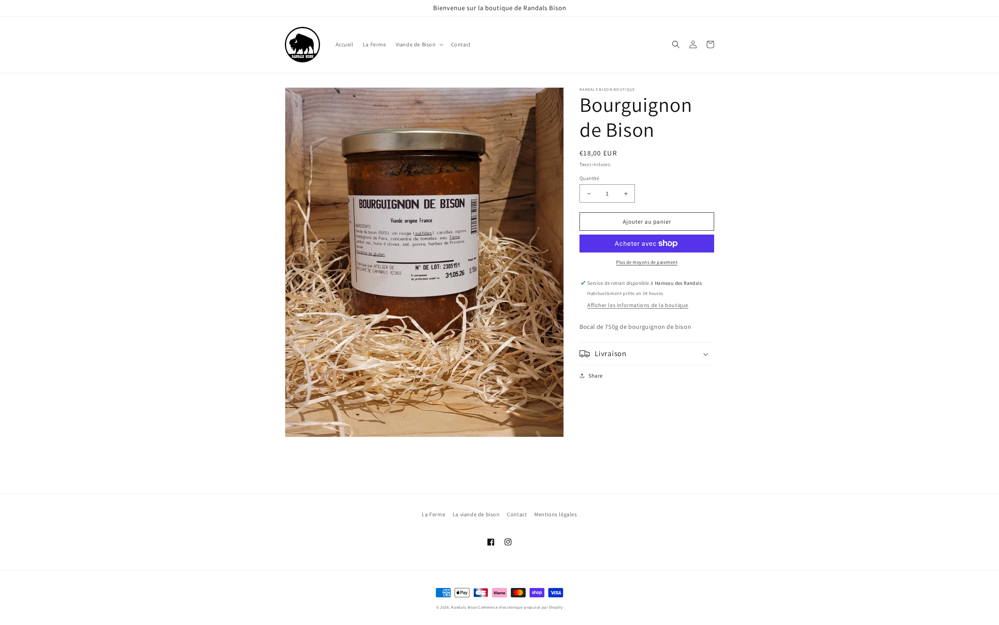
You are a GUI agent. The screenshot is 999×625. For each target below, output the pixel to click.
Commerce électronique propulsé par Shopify (520, 607)
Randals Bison (464, 607)
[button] (418, 44)
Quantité (589, 178)
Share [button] (595, 375)
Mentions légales (555, 514)
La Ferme (433, 514)
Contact (517, 514)
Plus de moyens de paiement (646, 262)
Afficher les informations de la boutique (637, 305)
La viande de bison (476, 514)
